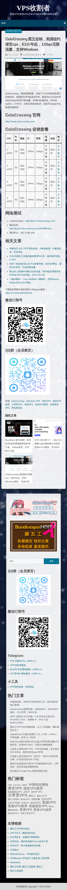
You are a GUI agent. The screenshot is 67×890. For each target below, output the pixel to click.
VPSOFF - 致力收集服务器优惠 (25, 845)
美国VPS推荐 (41, 404)
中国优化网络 (38, 784)
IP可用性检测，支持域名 (22, 687)
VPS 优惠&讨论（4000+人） (24, 661)
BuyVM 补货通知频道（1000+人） (27, 669)
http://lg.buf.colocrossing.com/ (40, 221)
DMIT (24, 785)
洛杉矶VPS (35, 803)
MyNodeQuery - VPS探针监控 (24, 854)
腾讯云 (51, 806)
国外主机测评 (16, 871)
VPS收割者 (33, 8)
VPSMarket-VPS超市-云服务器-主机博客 (30, 858)
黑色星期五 (17, 408)
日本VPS (46, 799)
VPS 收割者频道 (18, 665)
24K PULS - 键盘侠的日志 (22, 833)
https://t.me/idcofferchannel (18, 293)
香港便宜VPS (13, 813)
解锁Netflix (13, 810)
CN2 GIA (17, 785)
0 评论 (50, 55)
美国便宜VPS (38, 806)
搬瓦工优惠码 (13, 799)
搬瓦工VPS (42, 796)
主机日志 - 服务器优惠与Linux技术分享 (29, 841)
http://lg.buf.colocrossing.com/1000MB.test (30, 228)
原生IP (27, 792)
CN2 (10, 785)
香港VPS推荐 (42, 809)
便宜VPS (46, 401)
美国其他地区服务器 (32, 55)
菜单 (3, 23)
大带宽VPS (17, 404)
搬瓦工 (32, 795)
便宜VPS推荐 (33, 788)
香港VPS (26, 809)
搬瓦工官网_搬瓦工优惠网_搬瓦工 (26, 866)
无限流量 (35, 799)
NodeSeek (15, 862)
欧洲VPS (25, 803)
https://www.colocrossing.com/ (20, 121)
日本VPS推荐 (14, 803)
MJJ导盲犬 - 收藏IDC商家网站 (25, 837)
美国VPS (28, 404)
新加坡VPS (25, 799)
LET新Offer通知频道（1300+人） (26, 673)
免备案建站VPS (15, 792)
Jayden (15, 55)
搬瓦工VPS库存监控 (20, 828)
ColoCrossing (17, 401)
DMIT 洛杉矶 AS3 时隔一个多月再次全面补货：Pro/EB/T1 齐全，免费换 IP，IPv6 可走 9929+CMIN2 (33, 719)
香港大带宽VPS (27, 813)
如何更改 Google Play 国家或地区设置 (28, 771)
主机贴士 (14, 849)
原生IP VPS (36, 792)
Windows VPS (33, 401)
